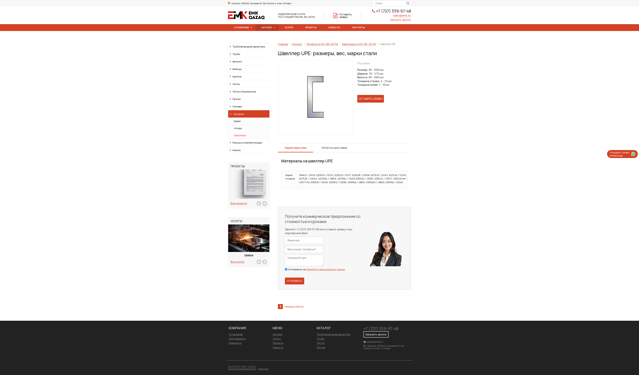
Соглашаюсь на (316, 269)
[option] (248, 188)
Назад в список (294, 306)
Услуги (289, 27)
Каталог (267, 27)
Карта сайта (263, 369)
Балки (237, 121)
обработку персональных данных (325, 269)
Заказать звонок (400, 19)
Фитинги (237, 61)
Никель (236, 150)
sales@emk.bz (402, 15)
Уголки (238, 128)
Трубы (236, 54)
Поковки (237, 106)
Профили (238, 114)
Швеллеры (240, 135)
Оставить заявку (345, 15)
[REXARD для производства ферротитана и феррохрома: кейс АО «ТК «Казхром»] (248, 188)
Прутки (236, 99)
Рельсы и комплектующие (247, 142)
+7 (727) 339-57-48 (393, 11)
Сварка (248, 255)
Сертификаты (237, 339)
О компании (241, 27)
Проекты (310, 27)
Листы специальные (244, 91)
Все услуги (237, 262)
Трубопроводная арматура (248, 46)
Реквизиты (235, 343)
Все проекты (239, 203)
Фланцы (237, 69)
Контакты (358, 27)
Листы (236, 84)
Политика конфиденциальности (242, 369)
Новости (334, 27)
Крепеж (237, 76)
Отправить (294, 281)
